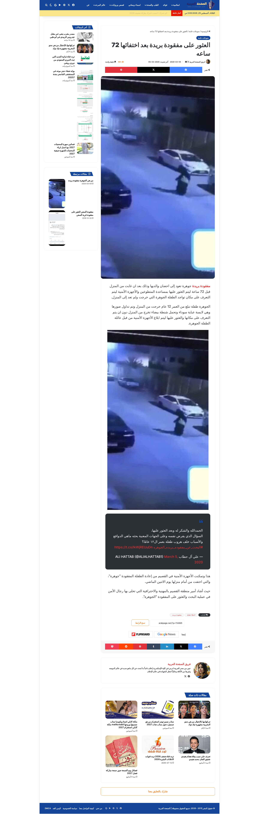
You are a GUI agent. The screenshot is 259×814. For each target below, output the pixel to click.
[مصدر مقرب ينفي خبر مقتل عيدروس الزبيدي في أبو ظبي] (85, 37)
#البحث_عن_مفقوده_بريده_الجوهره (178, 547)
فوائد (165, 5)
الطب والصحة (152, 5)
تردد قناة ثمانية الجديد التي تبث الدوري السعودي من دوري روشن (63, 59)
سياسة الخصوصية (70, 808)
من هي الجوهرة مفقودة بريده (80, 180)
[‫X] (185, 676)
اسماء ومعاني (134, 5)
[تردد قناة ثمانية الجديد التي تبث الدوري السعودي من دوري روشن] (85, 59)
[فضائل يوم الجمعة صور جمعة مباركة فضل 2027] (121, 751)
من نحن (99, 808)
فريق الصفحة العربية (197, 62)
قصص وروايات (117, 5)
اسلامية (176, 5)
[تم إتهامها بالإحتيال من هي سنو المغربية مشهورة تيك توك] (194, 710)
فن (88, 5)
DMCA (48, 808)
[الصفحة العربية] (201, 5)
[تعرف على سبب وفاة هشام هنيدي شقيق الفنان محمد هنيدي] (194, 744)
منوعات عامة (194, 31)
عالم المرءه (100, 5)
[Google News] (166, 634)
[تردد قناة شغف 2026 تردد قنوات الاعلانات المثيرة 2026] (158, 744)
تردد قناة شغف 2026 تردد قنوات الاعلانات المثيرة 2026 (159, 757)
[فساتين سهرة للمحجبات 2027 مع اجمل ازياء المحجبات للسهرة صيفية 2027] (85, 148)
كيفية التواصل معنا (86, 808)
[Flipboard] (141, 634)
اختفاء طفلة (191, 615)
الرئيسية (204, 31)
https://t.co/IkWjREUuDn (133, 547)
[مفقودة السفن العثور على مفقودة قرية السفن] (57, 228)
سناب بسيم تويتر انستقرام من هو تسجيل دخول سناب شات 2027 (160, 723)
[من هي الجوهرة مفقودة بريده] (57, 193)
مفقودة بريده (177, 615)
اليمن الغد (57, 808)
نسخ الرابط (140, 623)
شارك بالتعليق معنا (158, 791)
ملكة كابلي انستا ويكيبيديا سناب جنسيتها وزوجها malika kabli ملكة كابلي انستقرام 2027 (122, 724)
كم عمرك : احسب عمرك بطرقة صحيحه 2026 (151, 13)
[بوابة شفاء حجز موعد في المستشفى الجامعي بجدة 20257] (85, 105)
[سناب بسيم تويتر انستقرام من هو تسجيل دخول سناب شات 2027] (158, 710)
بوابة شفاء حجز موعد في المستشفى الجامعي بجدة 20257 (64, 74)
